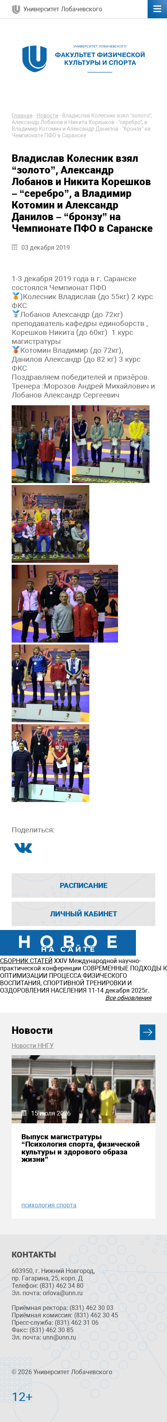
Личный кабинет (83, 913)
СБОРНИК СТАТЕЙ (26, 961)
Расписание (84, 885)
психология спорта (49, 1205)
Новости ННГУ (33, 1045)
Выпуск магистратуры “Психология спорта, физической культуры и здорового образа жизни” (80, 1148)
